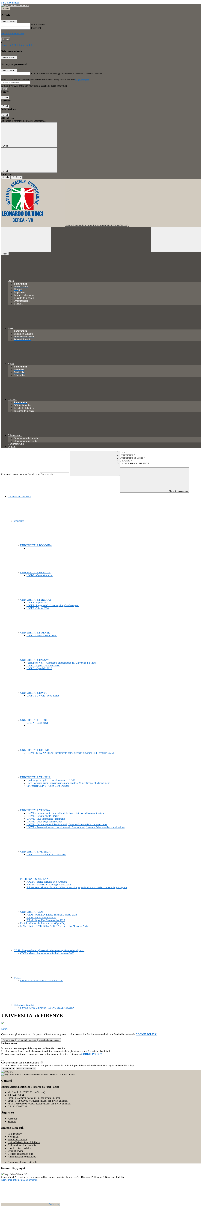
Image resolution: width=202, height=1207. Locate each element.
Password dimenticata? (12, 33)
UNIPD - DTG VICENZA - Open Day (46, 854)
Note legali (13, 1136)
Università (125, 460)
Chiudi (5, 97)
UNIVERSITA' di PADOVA (35, 659)
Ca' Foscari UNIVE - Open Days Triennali (48, 785)
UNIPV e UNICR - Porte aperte (43, 695)
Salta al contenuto (10, 2)
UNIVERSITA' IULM (32, 911)
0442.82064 (18, 1095)
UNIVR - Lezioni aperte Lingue (43, 816)
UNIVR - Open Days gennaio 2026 (44, 821)
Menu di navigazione (178, 491)
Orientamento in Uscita (131, 457)
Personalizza (8, 1040)
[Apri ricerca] (176, 239)
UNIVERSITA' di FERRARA (36, 599)
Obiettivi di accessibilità (19, 1148)
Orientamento (126, 455)
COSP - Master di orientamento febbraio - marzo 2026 (47, 953)
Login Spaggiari (82, 79)
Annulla (6, 177)
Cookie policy (15, 1133)
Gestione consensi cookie (20, 1153)
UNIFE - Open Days (37, 602)
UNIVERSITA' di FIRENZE (35, 632)
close (5, 254)
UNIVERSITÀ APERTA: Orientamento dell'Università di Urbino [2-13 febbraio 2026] (70, 753)
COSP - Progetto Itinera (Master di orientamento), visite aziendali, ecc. (49, 950)
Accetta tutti (49, 1040)
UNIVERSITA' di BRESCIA (35, 572)
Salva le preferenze (26, 1068)
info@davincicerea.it (37, 1098)
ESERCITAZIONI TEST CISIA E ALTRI (41, 980)
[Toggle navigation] (26, 239)
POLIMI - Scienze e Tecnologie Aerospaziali (49, 884)
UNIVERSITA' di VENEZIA (35, 777)
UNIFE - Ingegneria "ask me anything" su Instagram (53, 605)
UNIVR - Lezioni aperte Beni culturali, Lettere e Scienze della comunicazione (65, 813)
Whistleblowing (15, 1151)
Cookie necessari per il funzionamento (20, 1062)
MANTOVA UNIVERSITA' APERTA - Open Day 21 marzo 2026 (54, 926)
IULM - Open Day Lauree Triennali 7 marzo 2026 (52, 914)
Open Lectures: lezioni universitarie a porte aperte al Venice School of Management (68, 783)
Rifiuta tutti (27, 1040)
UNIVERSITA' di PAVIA (33, 692)
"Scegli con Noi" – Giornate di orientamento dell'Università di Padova (61, 662)
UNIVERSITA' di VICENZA (35, 851)
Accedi (6, 8)
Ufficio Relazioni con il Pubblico (24, 1142)
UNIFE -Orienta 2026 (38, 608)
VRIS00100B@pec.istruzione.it (42, 1103)
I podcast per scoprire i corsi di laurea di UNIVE (51, 780)
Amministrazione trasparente (22, 1156)
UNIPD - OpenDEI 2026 (39, 668)
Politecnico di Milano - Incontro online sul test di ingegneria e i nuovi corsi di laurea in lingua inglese (77, 887)
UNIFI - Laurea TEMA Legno (42, 635)
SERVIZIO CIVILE (24, 1004)
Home (123, 452)
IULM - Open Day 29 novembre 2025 (46, 920)
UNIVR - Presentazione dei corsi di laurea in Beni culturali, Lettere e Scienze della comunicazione (76, 827)
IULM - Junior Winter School (41, 917)
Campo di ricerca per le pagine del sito (20, 474)
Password (36, 27)
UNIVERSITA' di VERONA (35, 810)
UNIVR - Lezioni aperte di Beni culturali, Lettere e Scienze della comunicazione (67, 824)
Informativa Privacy (17, 1139)
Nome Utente (38, 24)
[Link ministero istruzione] (15, 5)
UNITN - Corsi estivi (37, 722)
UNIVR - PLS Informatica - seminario (46, 818)
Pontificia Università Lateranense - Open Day (43, 923)
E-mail (34, 73)
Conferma (16, 177)
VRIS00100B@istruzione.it (41, 1100)
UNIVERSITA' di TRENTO (35, 720)
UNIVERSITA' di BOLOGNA (36, 545)
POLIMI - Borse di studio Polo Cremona (47, 881)
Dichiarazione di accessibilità (22, 1145)
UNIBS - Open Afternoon (40, 575)
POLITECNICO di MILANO (35, 879)
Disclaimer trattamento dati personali (19, 1180)
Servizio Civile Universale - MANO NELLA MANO (47, 1007)
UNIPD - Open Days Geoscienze (43, 665)
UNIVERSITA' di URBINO (35, 750)
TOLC (17, 977)
